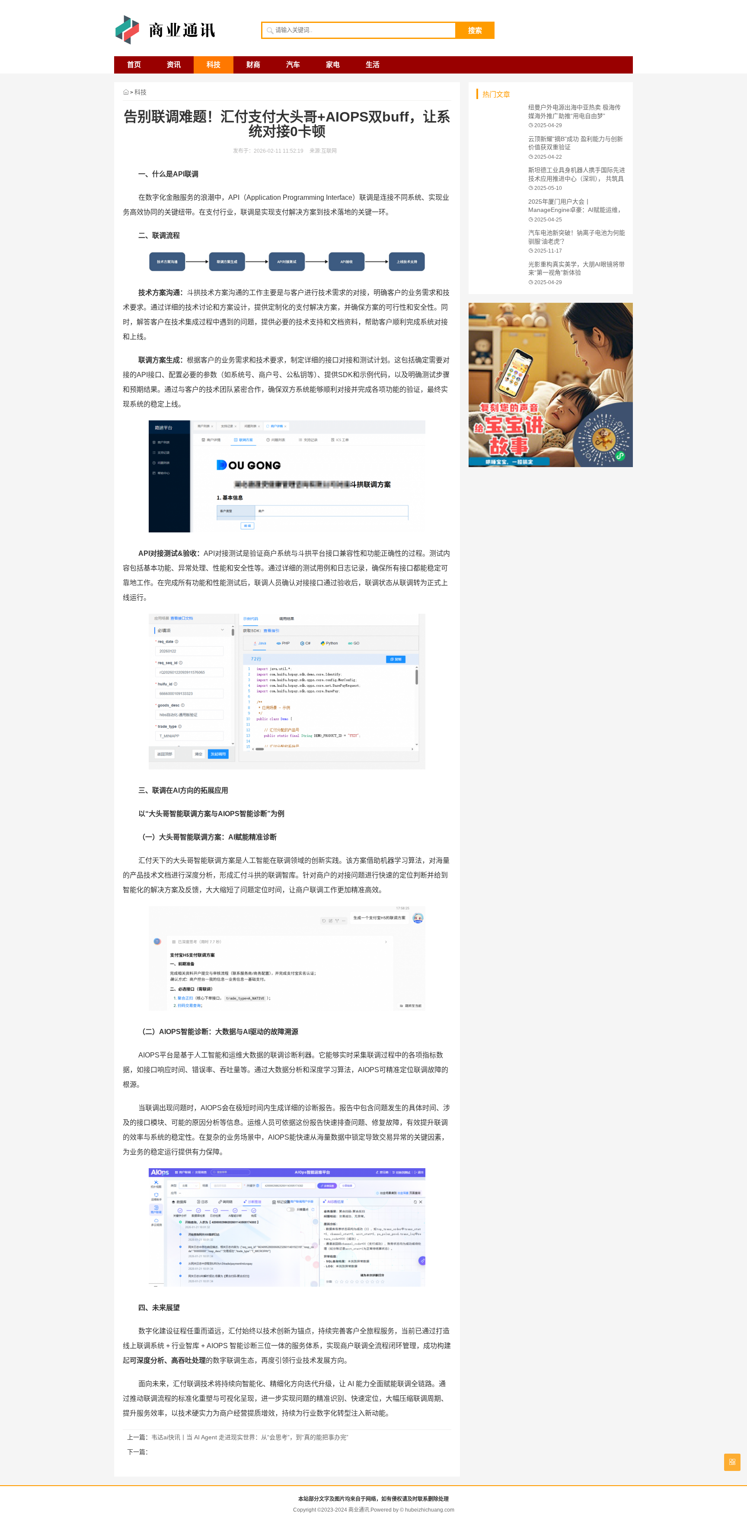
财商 (253, 64)
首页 (134, 64)
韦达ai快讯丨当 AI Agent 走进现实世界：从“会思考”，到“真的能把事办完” (249, 1437)
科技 (213, 64)
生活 (373, 64)
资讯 (174, 64)
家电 (333, 64)
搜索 (475, 30)
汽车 (293, 64)
